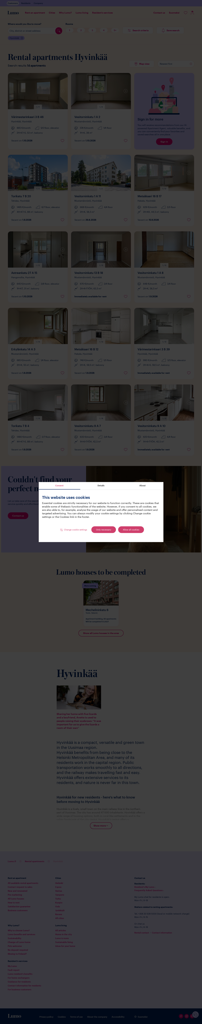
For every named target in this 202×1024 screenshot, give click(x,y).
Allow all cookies (131, 530)
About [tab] (142, 485)
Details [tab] (101, 485)
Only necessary (103, 530)
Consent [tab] (59, 485)
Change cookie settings (75, 530)
